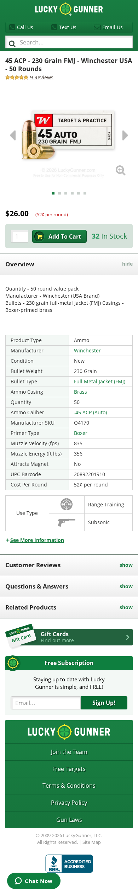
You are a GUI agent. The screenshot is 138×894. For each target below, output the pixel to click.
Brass (80, 391)
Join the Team (69, 752)
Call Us (25, 27)
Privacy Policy (69, 803)
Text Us (67, 27)
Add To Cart (64, 236)
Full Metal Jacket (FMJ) (99, 381)
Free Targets (69, 769)
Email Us (112, 27)
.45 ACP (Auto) (90, 412)
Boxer (80, 433)
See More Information (37, 540)
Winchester (87, 350)
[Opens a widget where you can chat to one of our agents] (34, 881)
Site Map (91, 842)
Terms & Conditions (69, 785)
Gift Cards (57, 637)
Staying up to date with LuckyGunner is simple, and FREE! (69, 683)
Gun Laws (69, 820)
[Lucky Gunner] (69, 864)
